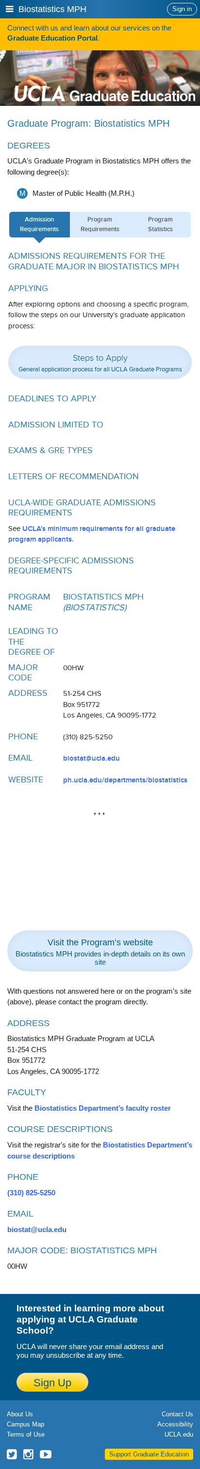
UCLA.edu (179, 1434)
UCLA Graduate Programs (105, 76)
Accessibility (175, 1424)
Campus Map (25, 1424)
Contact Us (177, 1414)
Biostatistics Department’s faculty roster (102, 1108)
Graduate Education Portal (52, 38)
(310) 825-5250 (31, 1193)
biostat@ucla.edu (91, 758)
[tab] (39, 225)
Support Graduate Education (149, 1454)
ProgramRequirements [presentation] (100, 224)
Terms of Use (26, 1434)
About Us (20, 1414)
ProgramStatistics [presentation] (160, 224)
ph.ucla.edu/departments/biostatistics (125, 780)
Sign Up (52, 1383)
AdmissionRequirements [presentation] (39, 224)
